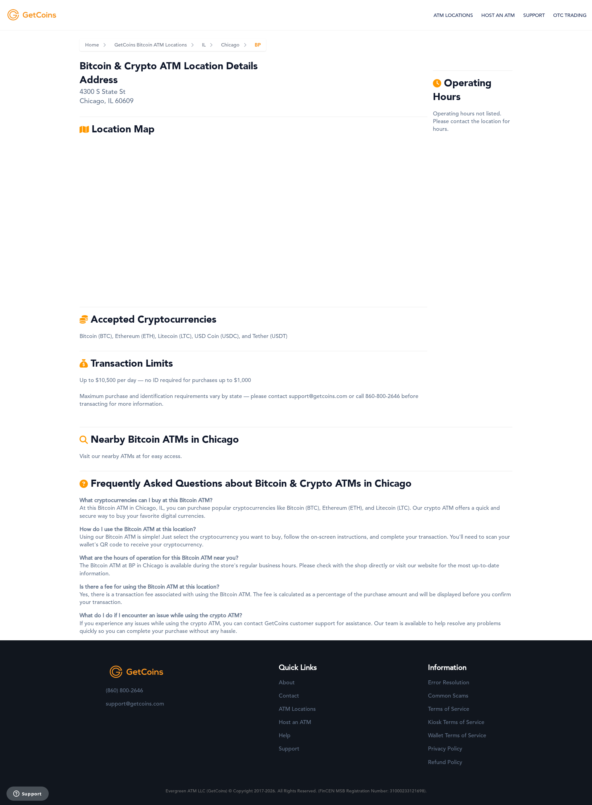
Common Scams (448, 695)
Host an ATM (295, 722)
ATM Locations (297, 708)
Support (289, 748)
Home (92, 45)
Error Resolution (448, 682)
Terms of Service (448, 708)
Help (284, 735)
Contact (289, 695)
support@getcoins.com (318, 396)
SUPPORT (534, 15)
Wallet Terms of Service (457, 735)
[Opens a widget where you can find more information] (27, 794)
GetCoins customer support (300, 623)
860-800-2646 (382, 396)
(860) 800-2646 (124, 690)
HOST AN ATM (498, 15)
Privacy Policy (445, 748)
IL (204, 45)
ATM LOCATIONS (453, 15)
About (287, 682)
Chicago (230, 45)
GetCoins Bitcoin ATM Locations (150, 45)
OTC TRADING (569, 15)
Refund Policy (445, 762)
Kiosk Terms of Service (456, 722)
